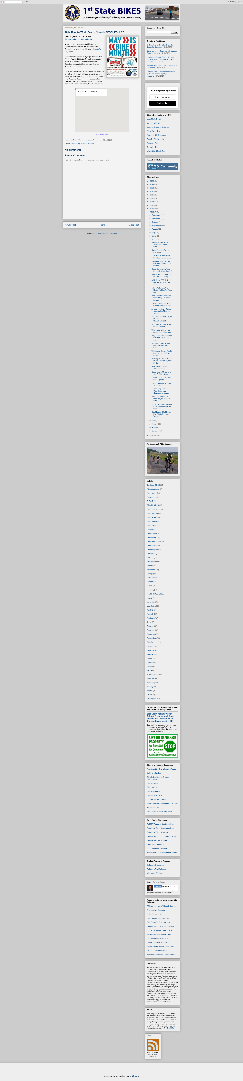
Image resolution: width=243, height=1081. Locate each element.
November (156, 219)
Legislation (151, 606)
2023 (152, 181)
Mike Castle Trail (153, 131)
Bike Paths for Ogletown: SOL (159, 922)
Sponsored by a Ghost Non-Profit (160, 946)
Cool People (152, 549)
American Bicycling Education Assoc (161, 769)
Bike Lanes (151, 517)
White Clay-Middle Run (156, 151)
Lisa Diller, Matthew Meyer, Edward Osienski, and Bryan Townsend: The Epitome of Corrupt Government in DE (160, 717)
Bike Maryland (152, 783)
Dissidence (151, 562)
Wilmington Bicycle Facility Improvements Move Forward (162, 353)
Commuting (75, 143)
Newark (91, 143)
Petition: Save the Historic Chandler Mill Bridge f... (161, 304)
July (154, 232)
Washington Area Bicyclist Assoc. (160, 811)
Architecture (152, 497)
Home (102, 225)
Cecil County (152, 533)
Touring (150, 687)
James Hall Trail (153, 123)
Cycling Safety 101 (154, 795)
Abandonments (153, 489)
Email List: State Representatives (160, 828)
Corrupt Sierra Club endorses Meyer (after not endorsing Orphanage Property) (161, 74)
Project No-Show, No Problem (159, 934)
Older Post (134, 225)
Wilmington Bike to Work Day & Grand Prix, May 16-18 (161, 361)
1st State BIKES (153, 485)
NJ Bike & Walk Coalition (157, 799)
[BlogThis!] (104, 140)
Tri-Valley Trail (152, 147)
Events (84, 143)
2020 (152, 191)
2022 (152, 184)
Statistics (150, 678)
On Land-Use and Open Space (159, 930)
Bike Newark (152, 787)
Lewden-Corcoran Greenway (158, 127)
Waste (149, 695)
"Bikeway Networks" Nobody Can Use (162, 906)
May (154, 239)
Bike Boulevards (153, 509)
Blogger (135, 1076)
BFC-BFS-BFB (153, 505)
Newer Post (70, 225)
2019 (152, 195)
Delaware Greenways (155, 865)
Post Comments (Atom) (107, 233)
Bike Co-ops (152, 513)
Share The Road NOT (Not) (158, 942)
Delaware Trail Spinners (156, 869)
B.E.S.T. (150, 501)
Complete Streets (154, 541)
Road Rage (151, 650)
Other (149, 622)
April (154, 420)
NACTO (150, 610)
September (156, 225)
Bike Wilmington (153, 791)
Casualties (151, 529)
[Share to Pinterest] (111, 140)
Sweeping (151, 682)
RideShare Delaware (155, 844)
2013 (152, 435)
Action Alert (151, 493)
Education (151, 570)
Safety (149, 658)
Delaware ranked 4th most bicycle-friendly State (160, 398)
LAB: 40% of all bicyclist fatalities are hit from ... (161, 257)
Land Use (151, 602)
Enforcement (152, 578)
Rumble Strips (152, 654)
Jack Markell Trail (154, 119)
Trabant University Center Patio (78, 39)
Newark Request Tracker (157, 840)
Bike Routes (152, 521)
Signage (150, 666)
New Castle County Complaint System (162, 836)
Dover (149, 566)
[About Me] (170, 1028)
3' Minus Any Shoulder (156, 910)
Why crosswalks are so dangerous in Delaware (161, 331)
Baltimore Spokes (154, 773)
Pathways (151, 634)
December (156, 215)
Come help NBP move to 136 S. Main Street (161, 373)
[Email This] (101, 140)
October (155, 222)
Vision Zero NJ (153, 807)
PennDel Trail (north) (155, 139)
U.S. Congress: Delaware (157, 848)
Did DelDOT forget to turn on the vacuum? (161, 325)
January (155, 431)
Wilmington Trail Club (155, 873)
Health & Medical (154, 594)
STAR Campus (153, 674)
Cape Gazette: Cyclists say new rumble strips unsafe (161, 263)
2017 (152, 202)
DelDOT (150, 558)
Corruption (151, 554)
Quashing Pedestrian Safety (158, 938)
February (156, 427)
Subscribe (162, 103)
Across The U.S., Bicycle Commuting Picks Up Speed (161, 311)
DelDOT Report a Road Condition (160, 824)
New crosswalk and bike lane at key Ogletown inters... (161, 298)
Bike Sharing (152, 525)
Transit (150, 691)
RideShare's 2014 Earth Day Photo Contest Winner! (161, 414)
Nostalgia (151, 618)
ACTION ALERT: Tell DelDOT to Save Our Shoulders (160, 282)
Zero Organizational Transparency (161, 954)
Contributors (152, 545)
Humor (150, 598)
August (155, 229)
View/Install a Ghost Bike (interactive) (162, 852)
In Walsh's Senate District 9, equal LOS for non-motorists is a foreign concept (160, 59)
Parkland (150, 630)
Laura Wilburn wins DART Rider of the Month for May (161, 406)
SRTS (149, 670)
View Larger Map (102, 134)
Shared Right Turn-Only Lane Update (160, 379)
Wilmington (151, 699)
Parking (150, 626)
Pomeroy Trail (152, 143)
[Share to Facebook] (108, 140)
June (154, 236)
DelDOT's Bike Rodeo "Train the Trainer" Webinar (160, 244)
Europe (150, 582)
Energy (150, 574)
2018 (152, 198)
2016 (152, 205)
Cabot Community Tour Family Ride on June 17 (161, 270)
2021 (152, 188)
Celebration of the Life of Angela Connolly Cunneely (160, 46)
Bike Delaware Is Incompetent (159, 918)
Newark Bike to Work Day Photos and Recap (161, 276)
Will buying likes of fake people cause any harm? (160, 345)
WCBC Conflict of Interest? (157, 950)
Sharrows (151, 662)
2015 (152, 209)
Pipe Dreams (152, 642)
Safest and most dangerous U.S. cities (162, 803)
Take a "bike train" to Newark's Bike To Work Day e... (161, 290)
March (155, 424)
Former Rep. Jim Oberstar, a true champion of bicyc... (160, 391)
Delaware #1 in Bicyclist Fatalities (160, 926)
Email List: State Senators (157, 832)
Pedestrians (152, 638)
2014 (152, 212)
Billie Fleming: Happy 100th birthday (159, 367)
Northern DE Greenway (156, 135)
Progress (150, 646)
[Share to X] (106, 140)
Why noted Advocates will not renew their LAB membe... (161, 338)
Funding (150, 590)
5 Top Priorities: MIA (155, 914)
